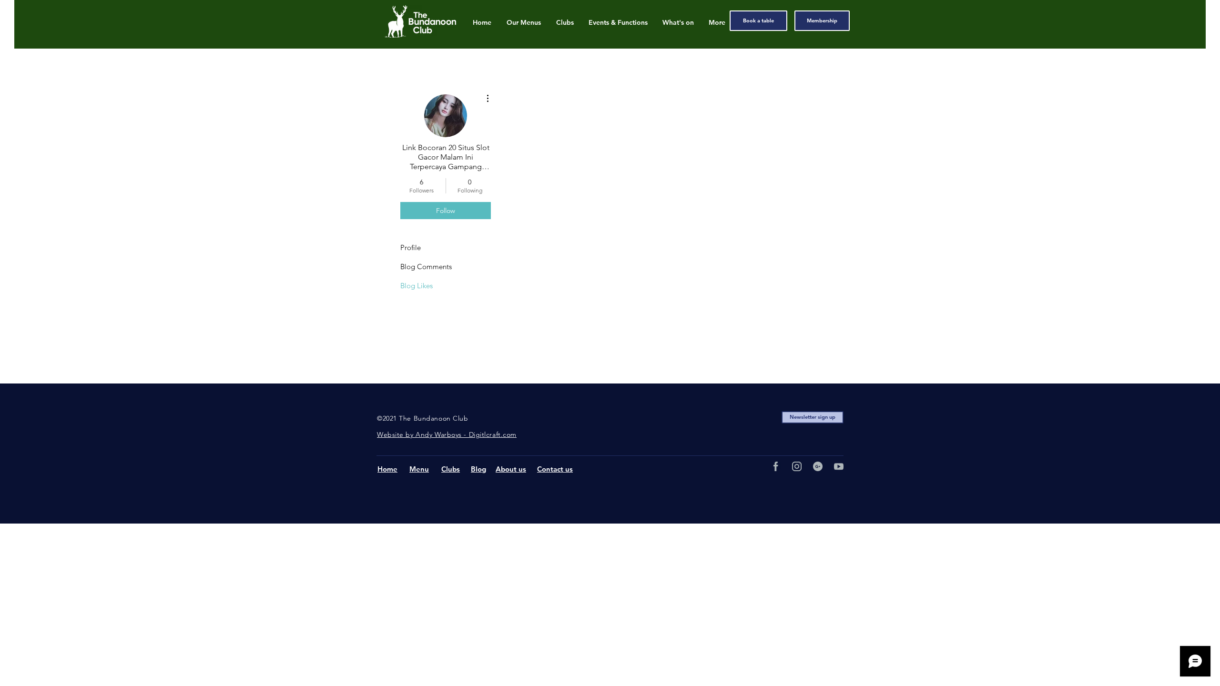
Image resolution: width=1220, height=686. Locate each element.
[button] (813, 417)
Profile (410, 247)
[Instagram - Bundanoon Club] (797, 466)
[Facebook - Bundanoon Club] (776, 466)
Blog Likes (416, 285)
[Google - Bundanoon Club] (818, 466)
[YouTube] (839, 466)
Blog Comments (426, 266)
